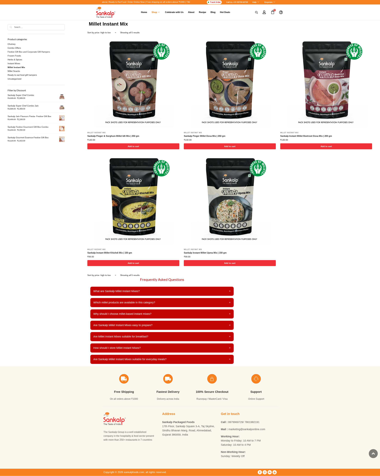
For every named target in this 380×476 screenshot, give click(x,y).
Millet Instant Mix (96, 132)
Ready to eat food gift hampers (22, 75)
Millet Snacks (14, 71)
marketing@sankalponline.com (243, 429)
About (191, 12)
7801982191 (252, 422)
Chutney (12, 44)
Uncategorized (14, 79)
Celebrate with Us (174, 12)
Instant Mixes (14, 63)
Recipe (202, 12)
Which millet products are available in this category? (162, 302)
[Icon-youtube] (274, 472)
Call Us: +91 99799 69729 (237, 2)
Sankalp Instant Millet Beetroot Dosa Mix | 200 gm (306, 136)
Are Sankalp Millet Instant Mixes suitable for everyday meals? (162, 359)
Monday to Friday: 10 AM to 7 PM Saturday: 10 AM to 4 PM (241, 440)
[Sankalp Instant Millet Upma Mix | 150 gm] (230, 201)
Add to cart (133, 146)
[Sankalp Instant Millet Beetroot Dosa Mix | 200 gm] (326, 84)
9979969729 (235, 422)
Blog (213, 12)
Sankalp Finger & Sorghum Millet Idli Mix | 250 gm (113, 136)
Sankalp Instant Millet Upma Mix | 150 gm (205, 252)
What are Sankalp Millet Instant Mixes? (162, 291)
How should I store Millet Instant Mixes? (162, 347)
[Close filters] (65, 22)
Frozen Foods (14, 55)
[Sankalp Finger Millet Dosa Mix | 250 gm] (230, 84)
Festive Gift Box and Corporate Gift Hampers (29, 52)
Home (144, 12)
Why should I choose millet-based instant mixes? (162, 313)
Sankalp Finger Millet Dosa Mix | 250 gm (204, 136)
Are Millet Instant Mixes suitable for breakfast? (162, 336)
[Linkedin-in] (270, 472)
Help (254, 2)
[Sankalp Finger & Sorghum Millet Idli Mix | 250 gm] (133, 84)
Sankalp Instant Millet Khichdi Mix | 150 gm (109, 252)
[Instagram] (265, 472)
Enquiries (268, 2)
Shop (154, 12)
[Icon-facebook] (260, 472)
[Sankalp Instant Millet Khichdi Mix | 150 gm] (133, 201)
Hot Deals (225, 12)
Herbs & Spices (15, 59)
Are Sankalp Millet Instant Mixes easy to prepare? (162, 325)
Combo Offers (14, 48)
